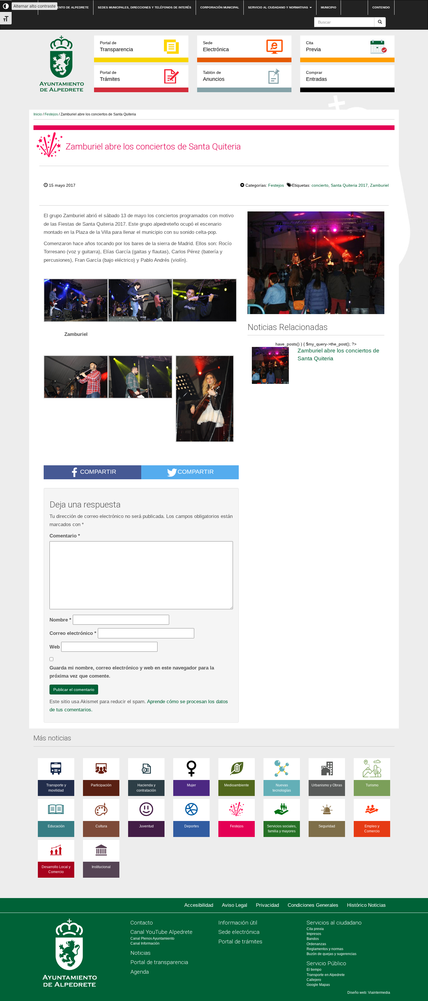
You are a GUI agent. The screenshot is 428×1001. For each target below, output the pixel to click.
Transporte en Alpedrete (326, 975)
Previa (313, 46)
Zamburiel (379, 185)
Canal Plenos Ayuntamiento (152, 938)
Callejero (314, 980)
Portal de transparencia (159, 962)
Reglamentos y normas (325, 949)
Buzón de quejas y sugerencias (331, 954)
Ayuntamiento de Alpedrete (66, 7)
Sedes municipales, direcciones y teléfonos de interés (144, 7)
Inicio (37, 114)
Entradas (316, 76)
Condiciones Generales (313, 905)
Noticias (140, 953)
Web (54, 647)
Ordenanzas (316, 944)
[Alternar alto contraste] (6, 6)
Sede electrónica (238, 932)
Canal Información (145, 943)
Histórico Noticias (366, 905)
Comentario (64, 536)
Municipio (328, 7)
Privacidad (267, 905)
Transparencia (116, 46)
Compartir (98, 471)
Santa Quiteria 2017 (349, 185)
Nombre (60, 620)
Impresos (314, 934)
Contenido (381, 7)
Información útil (237, 922)
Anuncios (213, 76)
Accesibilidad (198, 905)
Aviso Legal (234, 905)
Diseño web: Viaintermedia (368, 993)
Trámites (110, 76)
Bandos (313, 939)
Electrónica (216, 46)
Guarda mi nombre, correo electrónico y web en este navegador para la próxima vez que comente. (131, 672)
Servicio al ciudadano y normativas (278, 7)
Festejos (51, 114)
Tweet (222, 184)
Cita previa (315, 929)
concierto (320, 185)
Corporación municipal (219, 7)
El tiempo (314, 970)
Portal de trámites (240, 941)
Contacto (141, 922)
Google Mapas (318, 985)
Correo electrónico (72, 633)
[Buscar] (380, 22)
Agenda (139, 971)
